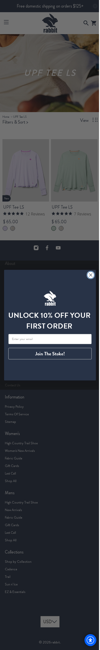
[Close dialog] (88, 274)
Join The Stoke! (48, 353)
